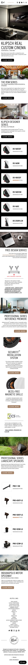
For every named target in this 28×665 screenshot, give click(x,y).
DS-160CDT (17, 149)
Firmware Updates (14, 607)
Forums (14, 617)
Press (14, 613)
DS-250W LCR (18, 221)
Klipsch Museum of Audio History (14, 620)
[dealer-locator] (17, 2)
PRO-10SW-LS (18, 529)
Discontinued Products (14, 608)
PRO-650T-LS (18, 500)
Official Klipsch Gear (14, 605)
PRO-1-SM (16, 486)
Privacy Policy (14, 624)
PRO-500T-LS (18, 515)
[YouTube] (16, 630)
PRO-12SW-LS (18, 543)
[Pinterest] (19, 630)
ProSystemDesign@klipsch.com (9, 254)
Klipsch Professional (14, 603)
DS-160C (16, 206)
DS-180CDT (17, 178)
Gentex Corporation (13, 652)
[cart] (22, 2)
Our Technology (14, 621)
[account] (19, 2)
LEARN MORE (7, 60)
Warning (14, 657)
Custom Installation (14, 604)
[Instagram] (14, 630)
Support (14, 610)
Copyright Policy (14, 627)
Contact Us (14, 611)
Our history (14, 618)
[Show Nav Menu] (26, 2)
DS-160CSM (17, 192)
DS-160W (16, 163)
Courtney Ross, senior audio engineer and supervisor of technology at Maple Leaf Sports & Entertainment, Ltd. (14, 290)
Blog (14, 614)
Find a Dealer (14, 601)
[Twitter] (9, 630)
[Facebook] (11, 630)
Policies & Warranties (14, 626)
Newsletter (14, 616)
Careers (14, 623)
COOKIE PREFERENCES (14, 659)
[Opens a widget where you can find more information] (23, 662)
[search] (24, 2)
